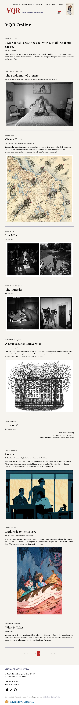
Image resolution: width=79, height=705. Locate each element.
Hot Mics (11, 235)
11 (43, 653)
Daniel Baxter (30, 143)
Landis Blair (28, 348)
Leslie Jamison (11, 536)
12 (47, 653)
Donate (47, 4)
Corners (10, 454)
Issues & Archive (27, 4)
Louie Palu (10, 239)
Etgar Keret (10, 458)
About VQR (16, 4)
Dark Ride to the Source (20, 531)
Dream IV (11, 425)
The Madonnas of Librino (22, 75)
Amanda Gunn (11, 429)
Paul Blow (44, 458)
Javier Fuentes (11, 348)
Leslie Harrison (11, 51)
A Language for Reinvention (23, 344)
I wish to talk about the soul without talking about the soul (38, 45)
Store (53, 4)
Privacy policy (55, 697)
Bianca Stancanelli (31, 79)
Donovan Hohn (12, 143)
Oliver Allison (29, 536)
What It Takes (14, 627)
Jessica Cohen (27, 458)
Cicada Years (13, 139)
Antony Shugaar (52, 79)
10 (39, 654)
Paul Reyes (10, 631)
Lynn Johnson (19, 79)
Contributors (38, 4)
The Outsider (13, 289)
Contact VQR (46, 697)
